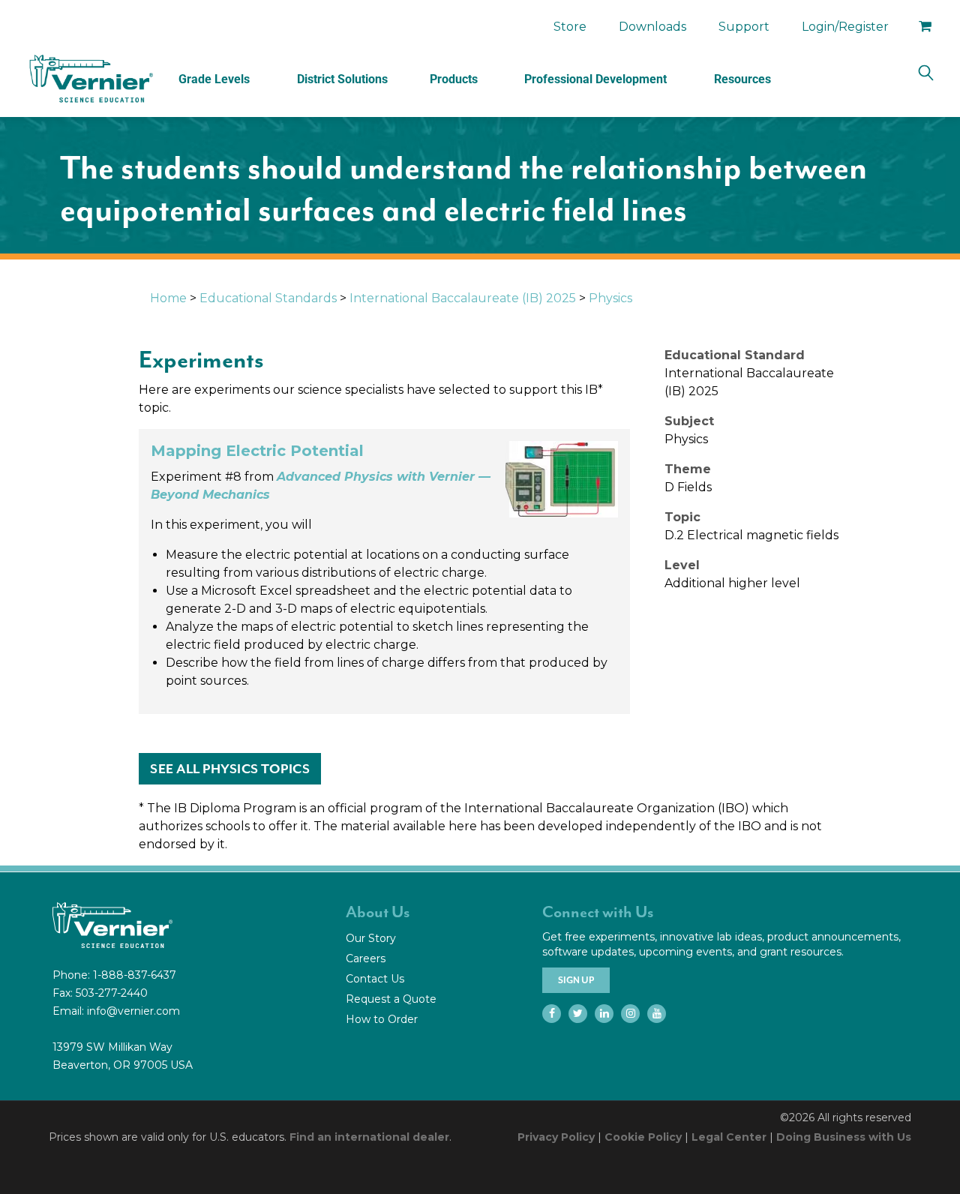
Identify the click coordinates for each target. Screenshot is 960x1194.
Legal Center (729, 1137)
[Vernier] (90, 79)
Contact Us (375, 979)
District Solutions (342, 79)
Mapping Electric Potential (257, 451)
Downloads (652, 27)
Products (454, 79)
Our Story (371, 938)
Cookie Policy (643, 1137)
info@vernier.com (133, 1011)
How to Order (382, 1019)
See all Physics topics (230, 768)
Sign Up (576, 980)
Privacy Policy (556, 1137)
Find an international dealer (369, 1137)
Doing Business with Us (843, 1137)
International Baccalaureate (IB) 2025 (463, 298)
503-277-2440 (112, 993)
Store (570, 27)
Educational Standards (268, 298)
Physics (610, 298)
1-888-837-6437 (134, 975)
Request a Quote (391, 999)
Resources (742, 79)
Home (168, 298)
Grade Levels (214, 79)
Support (744, 27)
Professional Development (595, 79)
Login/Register (845, 27)
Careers (366, 958)
